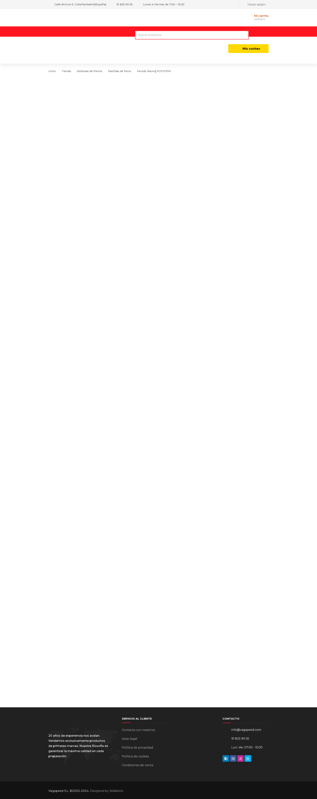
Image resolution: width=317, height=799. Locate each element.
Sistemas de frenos (89, 71)
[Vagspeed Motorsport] (85, 17)
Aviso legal (129, 739)
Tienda (66, 71)
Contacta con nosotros (138, 730)
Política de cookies (135, 756)
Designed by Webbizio (106, 791)
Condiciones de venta (137, 765)
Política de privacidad (137, 747)
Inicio (52, 71)
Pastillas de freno (119, 71)
